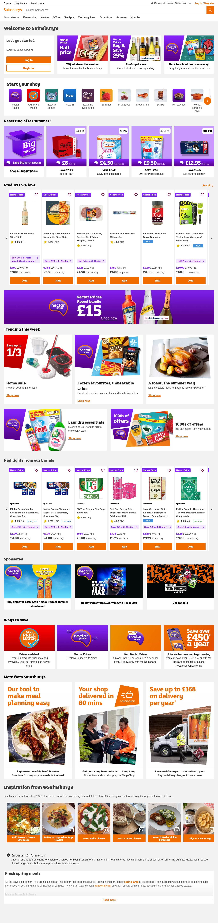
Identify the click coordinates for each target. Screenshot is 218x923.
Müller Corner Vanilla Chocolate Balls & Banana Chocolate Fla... (24, 512)
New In (135, 17)
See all (206, 185)
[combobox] (115, 10)
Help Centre (21, 3)
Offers (57, 17)
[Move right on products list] (211, 237)
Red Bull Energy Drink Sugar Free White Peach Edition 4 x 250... (123, 512)
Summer (121, 17)
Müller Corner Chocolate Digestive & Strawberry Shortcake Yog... (56, 512)
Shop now (12, 395)
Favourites (30, 17)
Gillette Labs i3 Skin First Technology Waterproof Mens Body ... (190, 237)
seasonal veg (102, 885)
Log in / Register (204, 3)
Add (24, 280)
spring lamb (131, 881)
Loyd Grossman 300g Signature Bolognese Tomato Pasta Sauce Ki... (156, 512)
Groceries (10, 17)
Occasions (106, 17)
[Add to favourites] (36, 195)
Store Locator (37, 3)
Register (28, 68)
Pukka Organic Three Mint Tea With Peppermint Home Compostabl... (191, 512)
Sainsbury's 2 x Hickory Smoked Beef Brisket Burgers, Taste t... (89, 237)
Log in (29, 60)
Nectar (45, 17)
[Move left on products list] (6, 237)
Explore (7, 3)
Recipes (69, 17)
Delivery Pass (87, 18)
